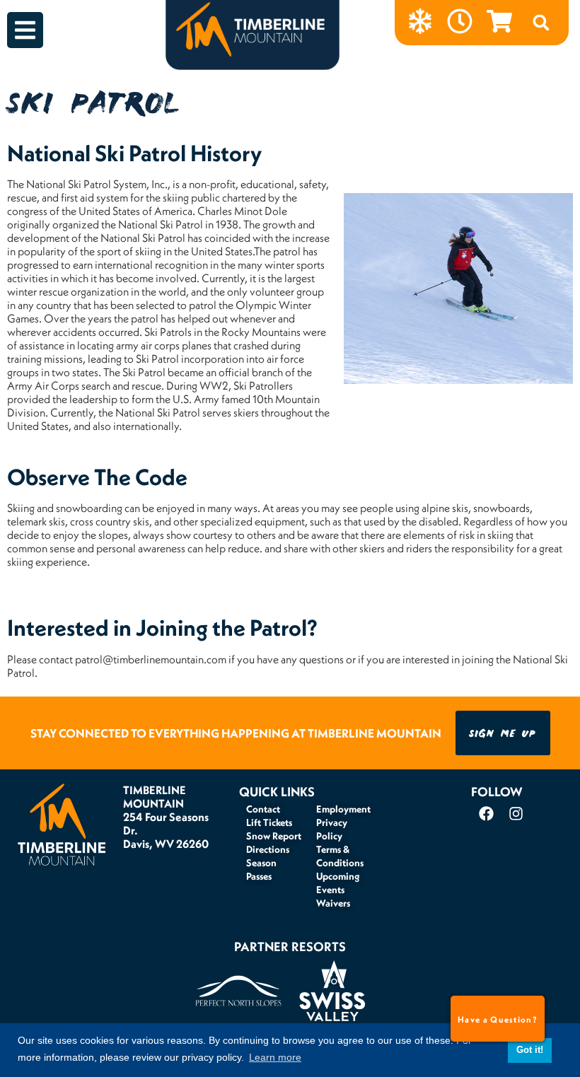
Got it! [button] (529, 1050)
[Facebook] (486, 814)
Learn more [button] (275, 1057)
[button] (541, 22)
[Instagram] (515, 814)
